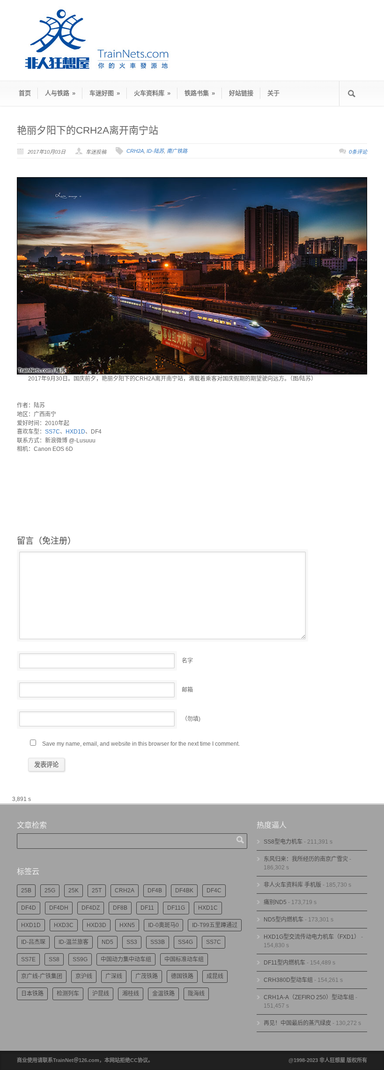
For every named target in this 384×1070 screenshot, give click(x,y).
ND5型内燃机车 (283, 919)
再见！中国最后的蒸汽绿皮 (297, 1023)
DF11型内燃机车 (284, 962)
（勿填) (191, 719)
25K (73, 890)
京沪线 (83, 976)
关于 (273, 93)
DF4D (28, 908)
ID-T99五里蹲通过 (214, 925)
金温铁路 (163, 993)
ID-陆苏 (155, 151)
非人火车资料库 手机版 (292, 885)
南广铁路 (177, 151)
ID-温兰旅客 (74, 942)
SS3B (157, 942)
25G (49, 890)
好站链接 (241, 93)
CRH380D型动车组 (288, 980)
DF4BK (184, 890)
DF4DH (58, 908)
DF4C (214, 890)
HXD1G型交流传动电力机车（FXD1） (312, 937)
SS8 (54, 959)
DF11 (147, 908)
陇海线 (196, 993)
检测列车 (68, 993)
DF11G (176, 908)
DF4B (155, 890)
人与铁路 (60, 93)
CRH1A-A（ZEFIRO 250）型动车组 (309, 997)
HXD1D (75, 431)
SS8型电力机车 (283, 841)
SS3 (131, 942)
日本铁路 (32, 993)
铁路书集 (200, 93)
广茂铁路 (146, 976)
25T (97, 890)
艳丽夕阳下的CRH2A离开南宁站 (87, 130)
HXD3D (96, 925)
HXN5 (127, 925)
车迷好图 (104, 93)
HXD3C (64, 925)
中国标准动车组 (184, 959)
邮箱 (187, 690)
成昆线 (215, 976)
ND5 (107, 942)
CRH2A (135, 151)
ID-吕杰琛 (33, 942)
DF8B (120, 908)
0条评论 (358, 152)
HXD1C (208, 908)
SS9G (80, 959)
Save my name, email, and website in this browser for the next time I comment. (141, 744)
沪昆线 (100, 993)
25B (26, 890)
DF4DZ (90, 908)
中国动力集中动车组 (126, 959)
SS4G (185, 942)
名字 (187, 661)
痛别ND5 (275, 902)
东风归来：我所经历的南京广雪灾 (306, 859)
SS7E (28, 959)
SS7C (52, 431)
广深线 (113, 976)
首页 (25, 93)
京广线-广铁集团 (41, 976)
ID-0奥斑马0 (163, 925)
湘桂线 (130, 993)
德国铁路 (182, 976)
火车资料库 (152, 93)
